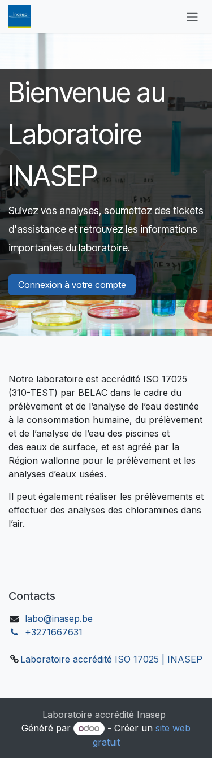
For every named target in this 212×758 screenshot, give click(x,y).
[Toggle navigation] (192, 16)
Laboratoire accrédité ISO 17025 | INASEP (111, 659)
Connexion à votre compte (72, 284)
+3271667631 (54, 632)
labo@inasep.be (59, 618)
